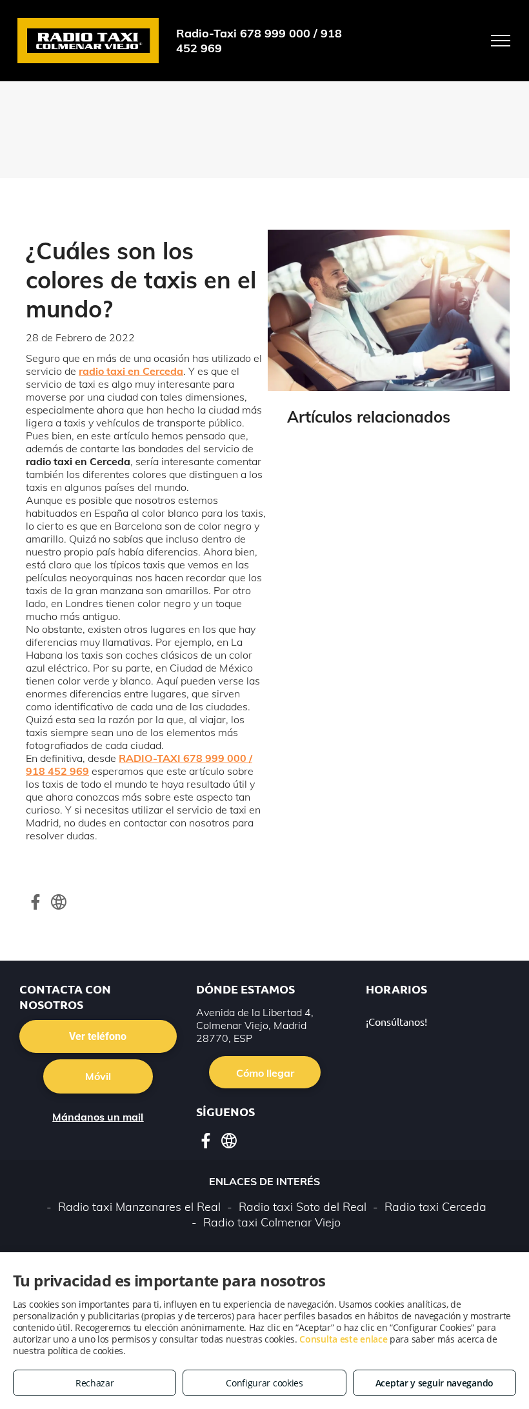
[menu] (500, 40)
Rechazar (94, 1383)
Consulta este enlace (343, 1339)
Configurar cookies (264, 1383)
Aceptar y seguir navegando (434, 1383)
